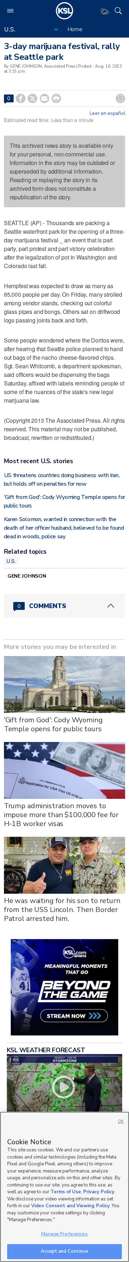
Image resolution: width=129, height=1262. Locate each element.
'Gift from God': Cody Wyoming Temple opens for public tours (53, 724)
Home (75, 29)
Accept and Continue (64, 1251)
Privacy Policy (98, 1192)
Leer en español (107, 113)
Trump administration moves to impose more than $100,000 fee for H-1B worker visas (61, 815)
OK (121, 1121)
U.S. (11, 560)
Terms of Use (66, 1192)
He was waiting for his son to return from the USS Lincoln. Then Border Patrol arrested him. (62, 909)
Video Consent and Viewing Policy (70, 1206)
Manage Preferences (64, 1234)
